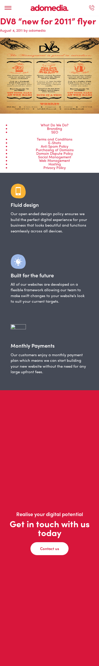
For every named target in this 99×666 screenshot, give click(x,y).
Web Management (54, 160)
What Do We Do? (55, 124)
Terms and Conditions (54, 139)
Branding (54, 128)
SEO (54, 131)
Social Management (54, 156)
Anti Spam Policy (54, 146)
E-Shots (54, 142)
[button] (8, 8)
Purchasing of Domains (55, 149)
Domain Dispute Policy (54, 153)
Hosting (54, 163)
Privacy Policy (54, 167)
